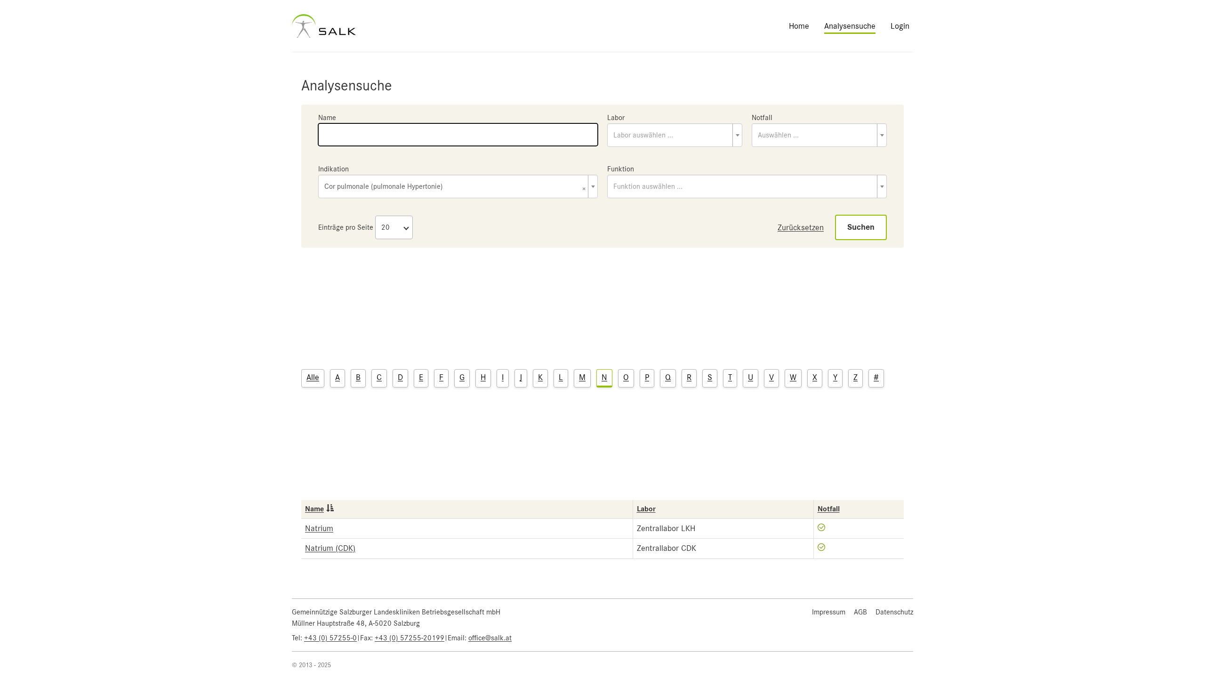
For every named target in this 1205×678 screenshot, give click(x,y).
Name (327, 117)
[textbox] (674, 135)
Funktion (620, 169)
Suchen (861, 227)
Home (799, 26)
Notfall (762, 117)
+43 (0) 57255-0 (330, 638)
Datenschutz (894, 612)
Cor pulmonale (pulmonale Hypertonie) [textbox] (455, 187)
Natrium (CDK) (330, 548)
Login (900, 26)
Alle (312, 377)
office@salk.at (490, 638)
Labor (616, 117)
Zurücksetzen (801, 227)
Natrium (319, 528)
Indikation (333, 169)
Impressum (828, 612)
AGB (860, 612)
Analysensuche (850, 26)
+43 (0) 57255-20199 (409, 638)
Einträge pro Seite (345, 227)
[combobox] (674, 135)
